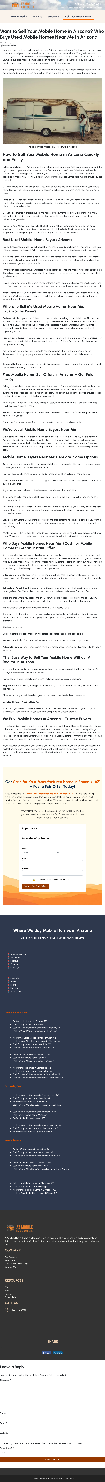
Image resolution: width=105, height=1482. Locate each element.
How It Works (19, 16)
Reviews (37, 16)
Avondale (15, 957)
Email (25, 868)
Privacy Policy (11, 1297)
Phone (25, 858)
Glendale (14, 978)
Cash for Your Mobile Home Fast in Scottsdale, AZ (36, 1074)
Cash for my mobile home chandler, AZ (31, 1098)
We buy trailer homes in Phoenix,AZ (30, 1021)
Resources (10, 1294)
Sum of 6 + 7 (7, 1448)
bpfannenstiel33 (9, 45)
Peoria (13, 985)
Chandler (14, 964)
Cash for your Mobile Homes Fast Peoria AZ (33, 1061)
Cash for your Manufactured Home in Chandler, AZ (37, 1105)
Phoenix (14, 988)
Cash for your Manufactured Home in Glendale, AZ (37, 1041)
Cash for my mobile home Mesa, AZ (30, 1115)
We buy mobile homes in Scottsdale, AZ (32, 1067)
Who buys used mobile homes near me (40, 389)
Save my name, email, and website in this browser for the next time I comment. (43, 1443)
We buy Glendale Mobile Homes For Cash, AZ (34, 1037)
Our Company (11, 1257)
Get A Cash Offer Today (72, 7)
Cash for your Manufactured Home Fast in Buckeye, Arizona (41, 1169)
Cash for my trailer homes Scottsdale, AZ (32, 1071)
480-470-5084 (93, 3)
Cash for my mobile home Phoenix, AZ (31, 1024)
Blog (7, 1290)
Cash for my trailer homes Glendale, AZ (32, 1044)
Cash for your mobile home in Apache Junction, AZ (37, 1125)
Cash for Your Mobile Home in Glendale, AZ (33, 1047)
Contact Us (52, 16)
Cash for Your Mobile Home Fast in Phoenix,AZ (35, 1031)
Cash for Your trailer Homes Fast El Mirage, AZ (35, 1193)
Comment (5, 1380)
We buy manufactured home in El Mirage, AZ (34, 1190)
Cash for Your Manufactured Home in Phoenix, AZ (36, 1027)
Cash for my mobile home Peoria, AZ (30, 1057)
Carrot (72, 1478)
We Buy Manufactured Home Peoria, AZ (31, 1054)
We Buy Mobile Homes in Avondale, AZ (31, 1149)
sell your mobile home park (69, 328)
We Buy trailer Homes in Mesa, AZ (29, 1118)
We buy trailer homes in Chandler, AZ (30, 1101)
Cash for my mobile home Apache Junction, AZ (35, 1128)
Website (4, 1433)
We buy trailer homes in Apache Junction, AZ (34, 1131)
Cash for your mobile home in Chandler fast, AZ (36, 1095)
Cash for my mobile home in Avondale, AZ (33, 1152)
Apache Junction (18, 954)
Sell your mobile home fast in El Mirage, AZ (33, 1183)
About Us (91, 7)
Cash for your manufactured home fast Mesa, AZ (36, 1111)
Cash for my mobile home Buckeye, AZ (31, 1165)
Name (3, 1413)
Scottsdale (15, 991)
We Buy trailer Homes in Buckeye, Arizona (32, 1162)
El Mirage (14, 967)
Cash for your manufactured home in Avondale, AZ (37, 1155)
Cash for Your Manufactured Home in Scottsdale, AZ (38, 1077)
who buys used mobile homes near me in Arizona (31, 60)
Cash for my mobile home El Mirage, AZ (32, 1186)
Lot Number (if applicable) (35, 838)
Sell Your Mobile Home (78, 16)
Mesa (13, 981)
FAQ (100, 7)
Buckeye (14, 961)
